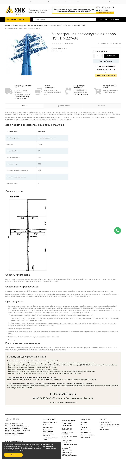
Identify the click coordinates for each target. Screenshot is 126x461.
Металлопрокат (48, 427)
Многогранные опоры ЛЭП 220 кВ (75, 25)
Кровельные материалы (69, 444)
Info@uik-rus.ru (67, 394)
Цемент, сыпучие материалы (48, 434)
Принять (13, 455)
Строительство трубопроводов (48, 430)
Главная (7, 25)
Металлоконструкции (19, 25)
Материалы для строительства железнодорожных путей (70, 454)
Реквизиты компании (87, 435)
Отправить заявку (105, 12)
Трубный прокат (48, 425)
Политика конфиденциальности (14, 441)
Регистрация (117, 2)
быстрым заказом (70, 402)
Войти (110, 2)
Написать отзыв (68, 43)
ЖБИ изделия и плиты (50, 422)
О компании (41, 2)
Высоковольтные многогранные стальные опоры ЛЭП (45, 25)
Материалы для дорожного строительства (67, 448)
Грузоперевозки (86, 432)
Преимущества (85, 430)
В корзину (111, 56)
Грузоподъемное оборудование (67, 441)
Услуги (32, 2)
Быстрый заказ (106, 61)
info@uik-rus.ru (83, 94)
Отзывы (60, 2)
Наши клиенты (70, 2)
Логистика (51, 2)
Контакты (80, 2)
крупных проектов (48, 379)
